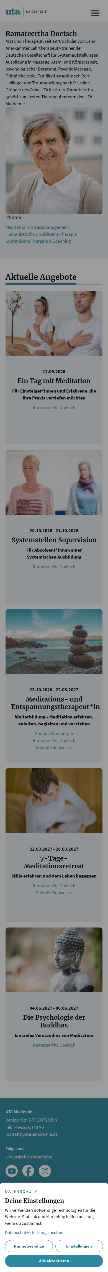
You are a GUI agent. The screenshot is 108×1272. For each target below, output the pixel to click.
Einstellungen (79, 1246)
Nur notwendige (29, 1246)
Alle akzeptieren (54, 1260)
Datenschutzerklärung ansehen (34, 1232)
